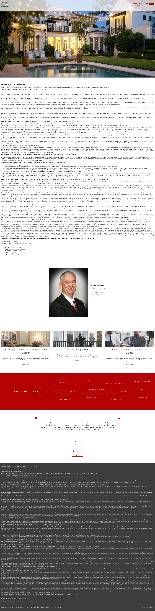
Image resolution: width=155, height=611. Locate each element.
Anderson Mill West (65, 382)
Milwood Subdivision (65, 399)
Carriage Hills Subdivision (96, 390)
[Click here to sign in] (147, 4)
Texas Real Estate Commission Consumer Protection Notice (15, 598)
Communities (23, 10)
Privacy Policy (26, 607)
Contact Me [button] (99, 300)
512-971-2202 (136, 5)
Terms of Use (19, 607)
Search (9, 10)
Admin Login (60, 607)
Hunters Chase (144, 389)
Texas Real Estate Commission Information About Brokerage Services (18, 601)
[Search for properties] (61, 72)
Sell (15, 10)
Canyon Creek (73, 391)
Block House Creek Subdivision (115, 383)
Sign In (151, 4)
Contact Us (48, 10)
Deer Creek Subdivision (120, 391)
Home (3, 10)
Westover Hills (143, 397)
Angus (89, 381)
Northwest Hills (91, 397)
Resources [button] (32, 10)
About (40, 10)
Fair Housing (33, 607)
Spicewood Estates (117, 399)
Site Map (54, 607)
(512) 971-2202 (99, 294)
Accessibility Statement (45, 607)
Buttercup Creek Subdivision (142, 381)
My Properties (58, 10)
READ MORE (77, 455)
